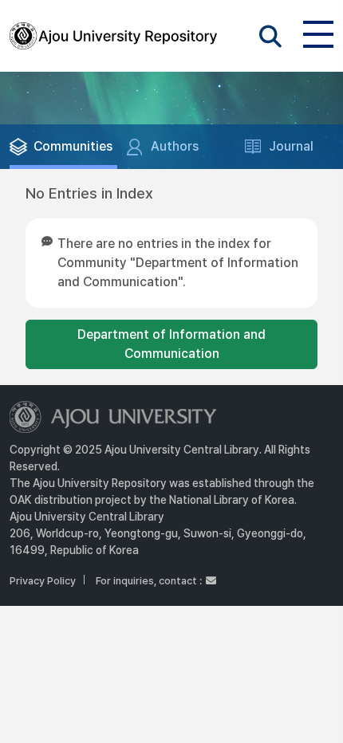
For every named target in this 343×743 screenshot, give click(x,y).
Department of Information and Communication (171, 344)
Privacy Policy (43, 581)
